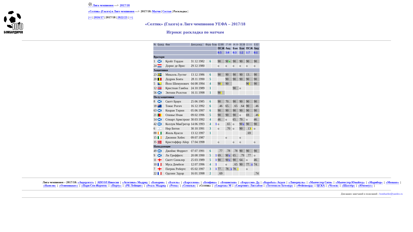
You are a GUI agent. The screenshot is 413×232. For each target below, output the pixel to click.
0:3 (235, 52)
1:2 (241, 52)
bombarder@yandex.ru (391, 194)
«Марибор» (375, 182)
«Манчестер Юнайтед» (350, 182)
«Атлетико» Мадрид (135, 182)
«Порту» (116, 185)
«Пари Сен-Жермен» (94, 185)
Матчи (156, 11)
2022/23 (122, 17)
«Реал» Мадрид (156, 185)
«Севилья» (189, 185)
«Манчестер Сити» (320, 182)
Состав (166, 11)
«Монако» (392, 182)
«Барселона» (191, 182)
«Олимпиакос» (68, 185)
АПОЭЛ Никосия (108, 182)
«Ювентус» (365, 185)
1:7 (248, 52)
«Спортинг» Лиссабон (248, 185)
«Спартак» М (222, 185)
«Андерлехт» (86, 182)
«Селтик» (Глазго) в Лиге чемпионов (111, 11)
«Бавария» (158, 182)
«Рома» (174, 185)
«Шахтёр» (348, 185)
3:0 (227, 52)
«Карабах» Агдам (274, 182)
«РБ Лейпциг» (134, 185)
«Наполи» (49, 185)
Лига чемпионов (103, 5)
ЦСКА (321, 185)
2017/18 (125, 5)
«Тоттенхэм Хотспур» (279, 185)
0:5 (220, 52)
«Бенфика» (210, 182)
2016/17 (99, 17)
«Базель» (174, 182)
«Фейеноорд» (304, 185)
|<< (90, 17)
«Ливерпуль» (296, 182)
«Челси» (333, 185)
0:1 (256, 52)
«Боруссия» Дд (249, 182)
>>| (131, 17)
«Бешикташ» (228, 182)
